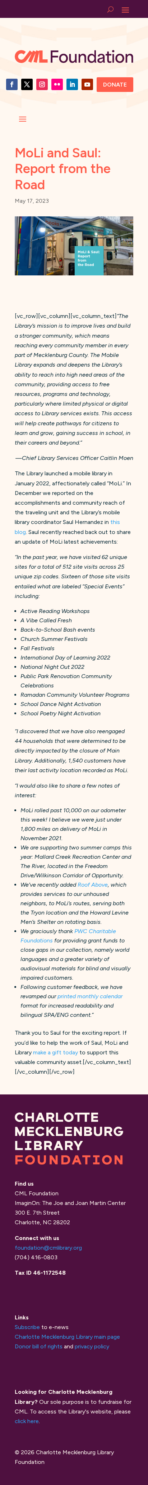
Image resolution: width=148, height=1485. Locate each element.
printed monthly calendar (89, 996)
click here (27, 1421)
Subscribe (27, 1327)
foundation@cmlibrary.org (48, 1247)
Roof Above (93, 884)
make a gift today (55, 1052)
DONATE (115, 84)
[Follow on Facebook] (12, 84)
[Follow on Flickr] (57, 84)
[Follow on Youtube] (87, 84)
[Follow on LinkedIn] (72, 84)
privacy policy (92, 1346)
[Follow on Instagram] (42, 84)
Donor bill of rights (39, 1346)
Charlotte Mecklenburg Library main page (67, 1336)
